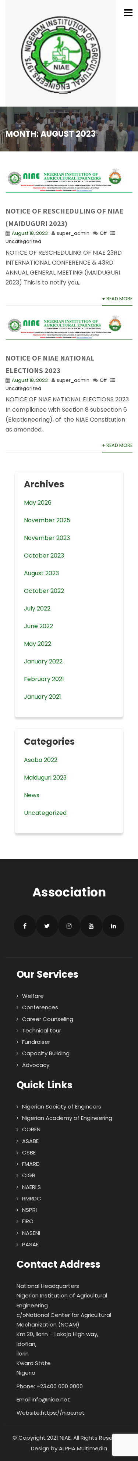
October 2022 (44, 591)
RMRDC (31, 1198)
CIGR (28, 1175)
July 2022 (37, 608)
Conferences (40, 1007)
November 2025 (47, 520)
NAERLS (31, 1187)
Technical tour (41, 1030)
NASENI (31, 1233)
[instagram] (69, 926)
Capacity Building (46, 1053)
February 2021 (44, 679)
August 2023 (41, 573)
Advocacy (35, 1065)
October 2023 (44, 555)
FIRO (27, 1221)
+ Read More (117, 299)
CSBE (29, 1152)
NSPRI (29, 1210)
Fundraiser (36, 1042)
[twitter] (47, 926)
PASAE (30, 1244)
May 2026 (38, 502)
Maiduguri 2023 (45, 777)
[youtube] (91, 926)
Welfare (33, 996)
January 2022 (43, 661)
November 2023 (47, 538)
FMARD (31, 1164)
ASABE (30, 1141)
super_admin (73, 233)
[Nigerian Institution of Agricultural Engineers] (60, 53)
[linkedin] (113, 926)
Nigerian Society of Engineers (61, 1106)
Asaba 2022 (40, 760)
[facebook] (25, 926)
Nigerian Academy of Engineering (67, 1118)
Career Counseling (47, 1019)
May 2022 (37, 644)
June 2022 (38, 626)
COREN (31, 1129)
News (31, 795)
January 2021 (42, 696)
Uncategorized (23, 241)
